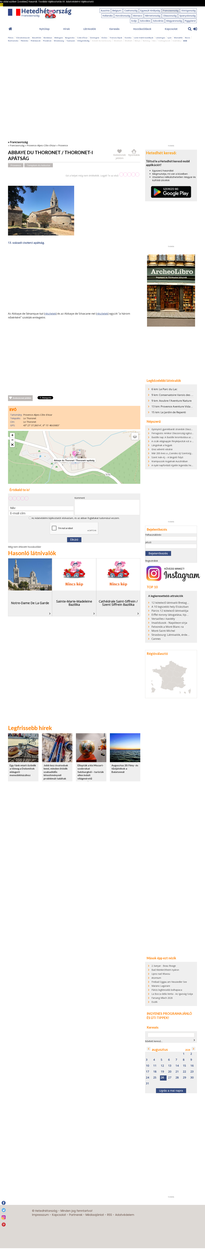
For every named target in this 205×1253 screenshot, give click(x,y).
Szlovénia (158, 20)
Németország (152, 15)
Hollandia (107, 15)
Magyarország (174, 20)
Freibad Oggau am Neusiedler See (169, 981)
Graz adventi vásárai (162, 449)
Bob (154, 40)
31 (147, 1083)
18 (154, 1071)
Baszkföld (36, 37)
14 (177, 1065)
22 (184, 1071)
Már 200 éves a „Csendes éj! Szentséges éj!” (174, 453)
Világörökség (83, 40)
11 (154, 1065)
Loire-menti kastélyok (143, 37)
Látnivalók (89, 29)
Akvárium (118, 40)
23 (192, 1071)
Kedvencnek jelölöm (22, 398)
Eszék (154, 1001)
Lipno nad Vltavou (161, 973)
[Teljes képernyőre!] (12, 444)
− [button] (12, 440)
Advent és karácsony (101, 40)
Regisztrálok (151, 560)
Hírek (66, 29)
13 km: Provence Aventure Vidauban (174, 406)
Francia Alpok (116, 37)
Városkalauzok (23, 37)
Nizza (187, 37)
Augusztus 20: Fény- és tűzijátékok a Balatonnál (124, 768)
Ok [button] (1, 4)
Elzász (104, 37)
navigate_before (149, 1049)
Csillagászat (164, 40)
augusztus (160, 1049)
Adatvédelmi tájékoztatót (48, 518)
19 (162, 1071)
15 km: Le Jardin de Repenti (169, 412)
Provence (47, 40)
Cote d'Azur (82, 37)
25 (154, 1077)
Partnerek (75, 1215)
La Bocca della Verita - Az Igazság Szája (172, 993)
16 (192, 1065)
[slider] (129, 174)
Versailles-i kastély (163, 618)
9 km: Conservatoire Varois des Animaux (177, 395)
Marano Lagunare (161, 985)
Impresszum (40, 1215)
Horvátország (122, 15)
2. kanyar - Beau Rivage (164, 965)
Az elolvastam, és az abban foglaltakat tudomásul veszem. (75, 518)
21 (177, 1071)
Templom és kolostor (38, 165)
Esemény (177, 40)
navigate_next (194, 1040)
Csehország (130, 10)
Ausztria (105, 10)
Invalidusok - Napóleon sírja (169, 622)
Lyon (170, 37)
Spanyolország (187, 15)
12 (162, 1065)
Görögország (188, 10)
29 (184, 1077)
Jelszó (148, 542)
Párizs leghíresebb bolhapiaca (167, 989)
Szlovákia (145, 20)
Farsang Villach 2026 (162, 997)
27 (169, 1077)
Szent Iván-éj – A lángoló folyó (167, 457)
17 (147, 1071)
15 (184, 1065)
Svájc (134, 20)
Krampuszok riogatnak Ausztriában (170, 461)
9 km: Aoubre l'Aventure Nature (172, 400)
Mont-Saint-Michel (163, 630)
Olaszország (169, 15)
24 (147, 1077)
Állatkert (128, 40)
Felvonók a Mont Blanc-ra (168, 626)
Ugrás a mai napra (171, 1090)
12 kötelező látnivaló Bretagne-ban (171, 602)
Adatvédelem (124, 1215)
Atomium (156, 977)
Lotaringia (160, 37)
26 (162, 1077)
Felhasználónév (153, 534)
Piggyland (190, 20)
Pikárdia (24, 40)
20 (169, 1071)
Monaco (137, 15)
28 (177, 1077)
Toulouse (70, 40)
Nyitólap (44, 29)
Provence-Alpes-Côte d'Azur (41, 145)
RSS (109, 1215)
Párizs (10, 37)
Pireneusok (36, 40)
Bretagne (58, 37)
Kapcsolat (171, 29)
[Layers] (134, 436)
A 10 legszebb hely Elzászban (170, 606)
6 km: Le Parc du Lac (164, 389)
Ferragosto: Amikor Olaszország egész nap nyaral (177, 433)
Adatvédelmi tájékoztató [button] (80, 1)
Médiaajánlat (95, 1215)
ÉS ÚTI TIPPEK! (158, 1018)
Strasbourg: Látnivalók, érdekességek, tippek (171, 634)
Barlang (146, 40)
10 (147, 1065)
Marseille (178, 37)
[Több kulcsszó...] (185, 40)
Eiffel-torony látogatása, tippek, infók (171, 614)
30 (192, 1077)
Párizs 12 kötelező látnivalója (170, 610)
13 (169, 1065)
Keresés (114, 29)
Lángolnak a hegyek (162, 445)
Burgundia (69, 37)
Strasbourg (59, 40)
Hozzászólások (142, 29)
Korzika (128, 37)
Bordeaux (48, 37)
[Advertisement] (74, 279)
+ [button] (12, 435)
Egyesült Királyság (150, 10)
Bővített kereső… (154, 1041)
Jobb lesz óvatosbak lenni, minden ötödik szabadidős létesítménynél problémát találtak (56, 772)
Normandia (13, 40)
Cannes (156, 638)
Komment (79, 497)
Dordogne (94, 37)
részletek (50, 313)
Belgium (116, 10)
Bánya (137, 40)
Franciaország (170, 10)
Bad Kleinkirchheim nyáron (165, 969)
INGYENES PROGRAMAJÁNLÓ (169, 1013)
